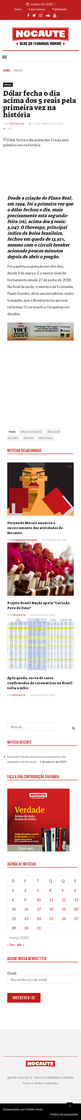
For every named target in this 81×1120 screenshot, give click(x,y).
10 (39, 899)
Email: (12, 973)
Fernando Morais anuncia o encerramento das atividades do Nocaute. (35, 528)
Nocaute (17, 123)
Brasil (18, 70)
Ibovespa (46, 438)
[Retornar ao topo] (69, 1105)
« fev (11, 944)
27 (76, 918)
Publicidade (60, 9)
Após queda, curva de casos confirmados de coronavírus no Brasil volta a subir (39, 683)
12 (63, 899)
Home (6, 70)
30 (26, 928)
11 (51, 899)
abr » (21, 944)
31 (39, 928)
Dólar (29, 438)
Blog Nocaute (32, 431)
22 (14, 918)
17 (39, 909)
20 (76, 909)
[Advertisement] (40, 383)
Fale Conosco (37, 9)
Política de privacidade (64, 1114)
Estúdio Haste (34, 1109)
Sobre (18, 9)
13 (76, 899)
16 (26, 909)
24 (39, 918)
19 (63, 909)
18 (51, 909)
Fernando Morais (25, 539)
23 (26, 918)
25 (51, 918)
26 (63, 918)
